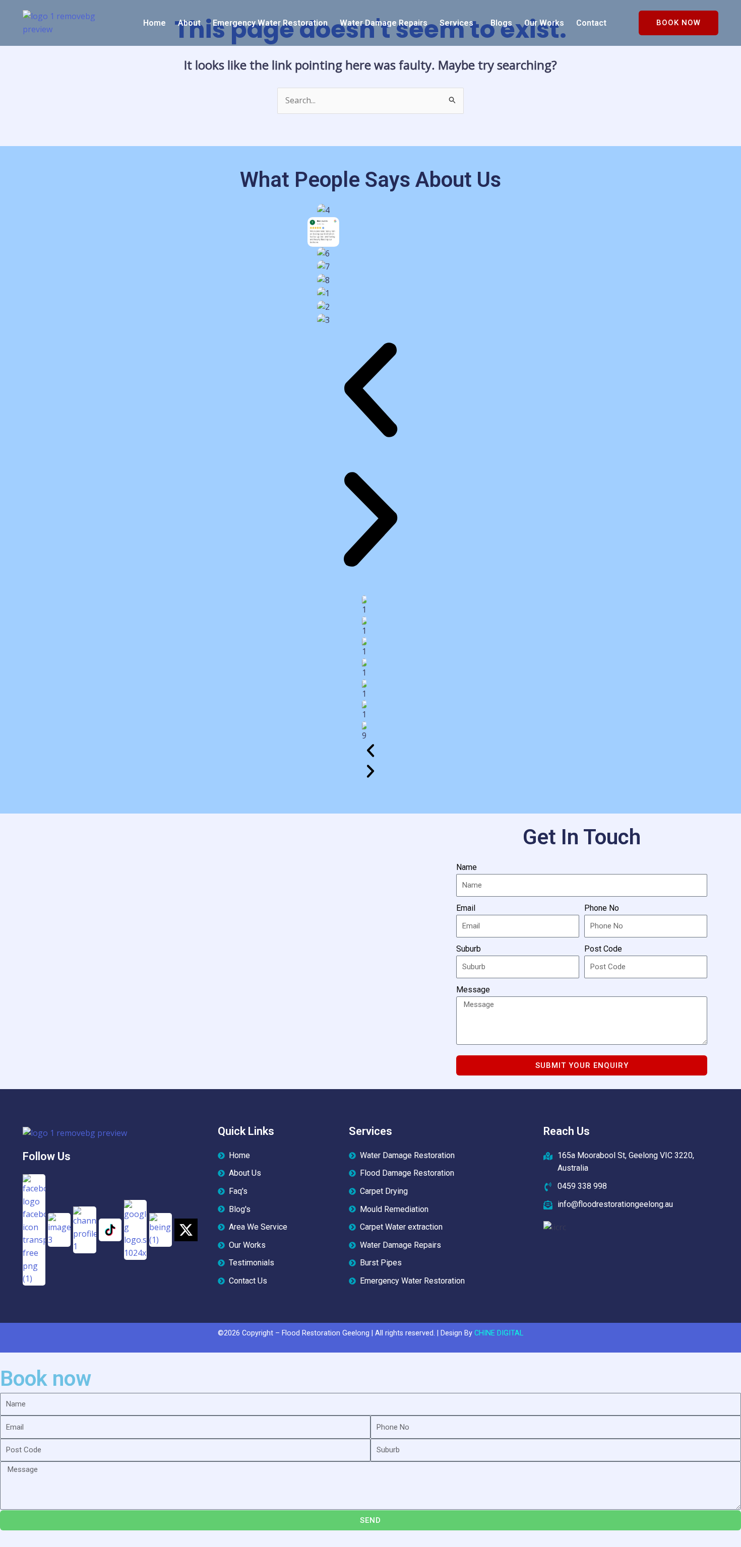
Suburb (468, 949)
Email (465, 908)
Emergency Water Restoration (270, 23)
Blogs (501, 23)
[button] (459, 23)
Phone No (601, 908)
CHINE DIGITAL (498, 1333)
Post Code (603, 949)
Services (456, 23)
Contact (591, 23)
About (189, 23)
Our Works (544, 23)
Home (154, 23)
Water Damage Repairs (383, 23)
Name (466, 867)
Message (473, 989)
